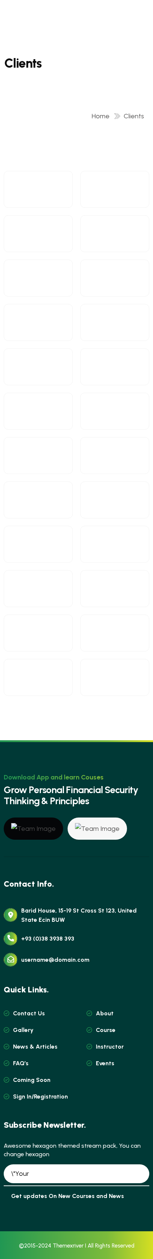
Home (102, 116)
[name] (33, 829)
